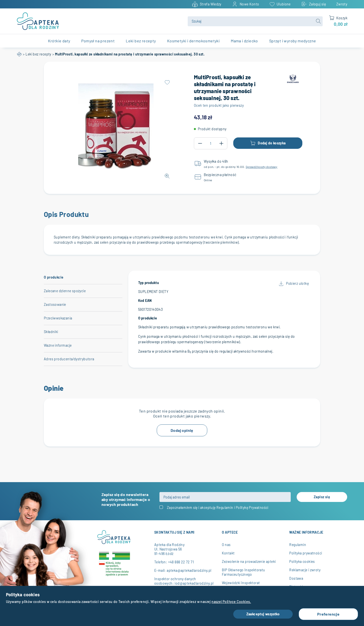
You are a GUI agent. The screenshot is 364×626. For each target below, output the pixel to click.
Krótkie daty (59, 40)
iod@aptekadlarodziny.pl (194, 583)
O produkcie (53, 277)
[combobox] (255, 21)
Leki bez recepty (38, 54)
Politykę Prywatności (252, 507)
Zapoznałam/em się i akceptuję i (217, 507)
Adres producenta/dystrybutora (69, 359)
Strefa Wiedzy (210, 4)
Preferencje (328, 614)
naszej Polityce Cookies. (231, 602)
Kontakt (228, 553)
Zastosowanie (55, 304)
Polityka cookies (302, 561)
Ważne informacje (58, 345)
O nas (226, 545)
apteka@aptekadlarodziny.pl (189, 570)
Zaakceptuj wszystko (263, 614)
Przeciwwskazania (58, 318)
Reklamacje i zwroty (304, 570)
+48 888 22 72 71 (181, 562)
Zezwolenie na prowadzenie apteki (249, 561)
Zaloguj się (317, 4)
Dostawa (296, 578)
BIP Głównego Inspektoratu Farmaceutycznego (243, 572)
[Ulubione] (167, 82)
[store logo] (99, 21)
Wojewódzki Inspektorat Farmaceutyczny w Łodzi (241, 585)
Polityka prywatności (305, 553)
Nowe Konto (249, 4)
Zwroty (341, 4)
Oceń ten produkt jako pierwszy (219, 105)
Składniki (51, 332)
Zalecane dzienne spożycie (65, 291)
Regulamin (224, 507)
